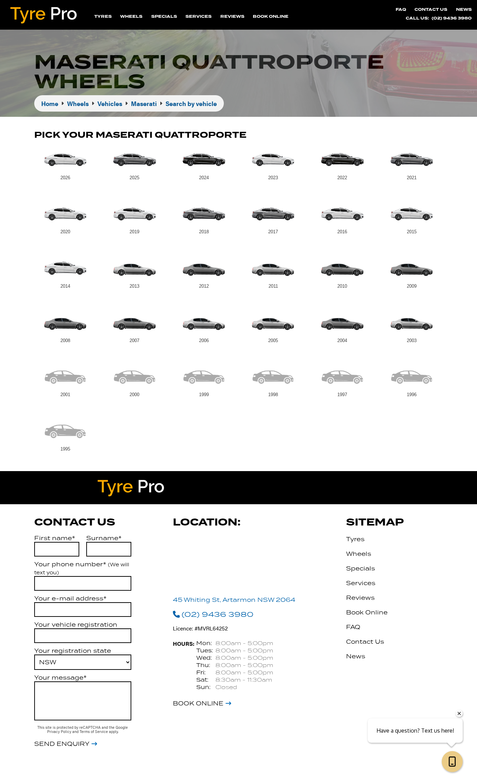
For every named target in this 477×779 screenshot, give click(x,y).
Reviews (232, 17)
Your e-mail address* (70, 598)
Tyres (103, 17)
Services (198, 17)
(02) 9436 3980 (452, 18)
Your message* (60, 677)
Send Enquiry (61, 744)
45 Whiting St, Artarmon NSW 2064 (234, 600)
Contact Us (430, 10)
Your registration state (72, 651)
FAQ (401, 10)
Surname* (104, 538)
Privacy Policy (59, 731)
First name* (54, 538)
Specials (164, 17)
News (464, 10)
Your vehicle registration (75, 624)
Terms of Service (94, 731)
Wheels (131, 17)
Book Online (270, 17)
